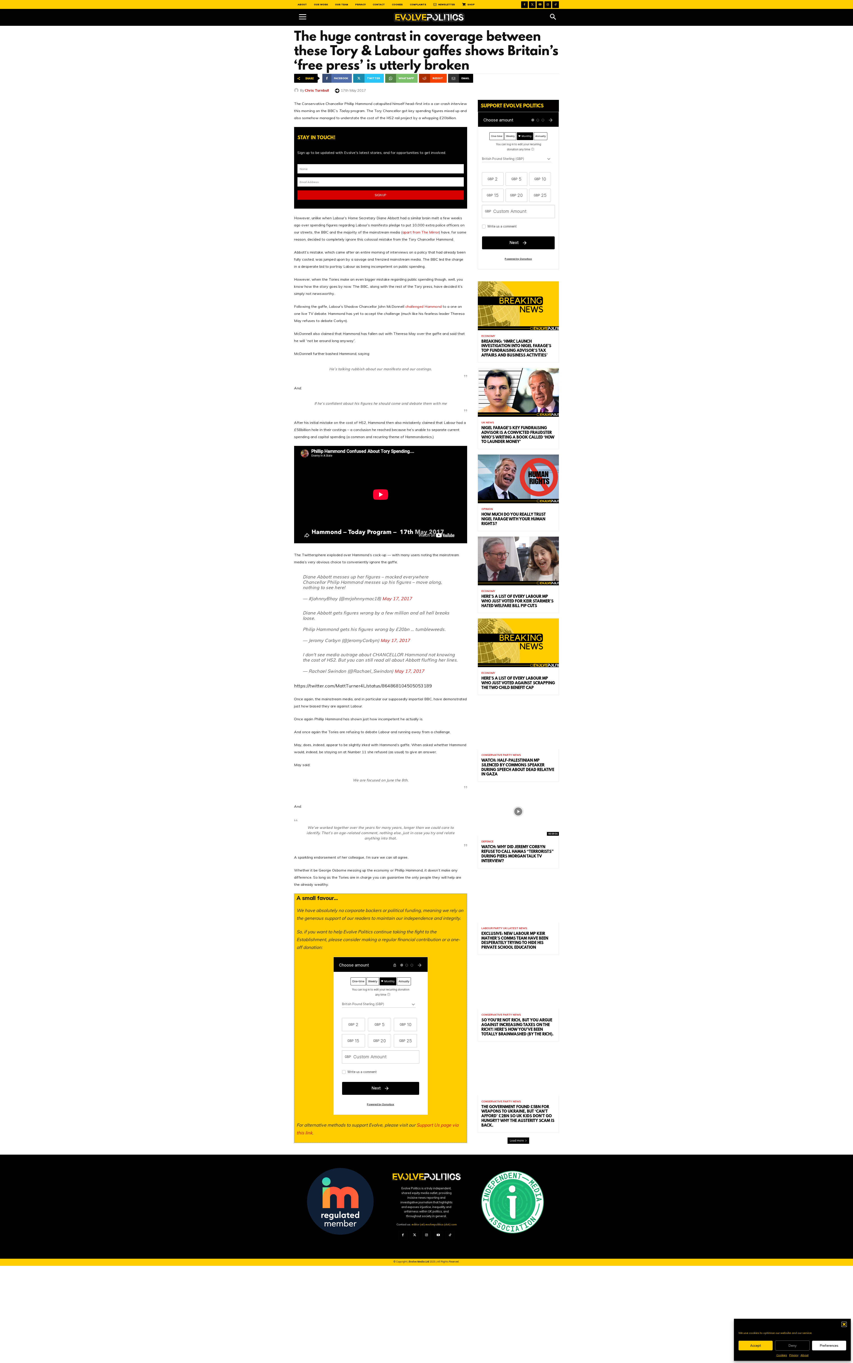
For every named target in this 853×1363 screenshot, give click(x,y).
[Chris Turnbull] (297, 90)
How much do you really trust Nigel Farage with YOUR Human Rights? (513, 519)
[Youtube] (540, 4)
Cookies (781, 1355)
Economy (488, 336)
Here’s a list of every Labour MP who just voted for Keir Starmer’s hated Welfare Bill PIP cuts (517, 601)
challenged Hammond (423, 306)
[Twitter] (532, 4)
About (805, 1355)
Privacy (793, 1355)
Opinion (487, 509)
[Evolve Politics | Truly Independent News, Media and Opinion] (429, 17)
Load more (517, 1140)
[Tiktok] (555, 4)
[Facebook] (524, 4)
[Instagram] (547, 4)
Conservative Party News (501, 755)
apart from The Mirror (421, 232)
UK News (487, 422)
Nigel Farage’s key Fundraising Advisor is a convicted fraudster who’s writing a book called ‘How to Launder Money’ (517, 435)
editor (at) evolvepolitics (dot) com (434, 1224)
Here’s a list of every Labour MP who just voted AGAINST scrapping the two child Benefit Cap (518, 683)
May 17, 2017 (397, 598)
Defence (487, 841)
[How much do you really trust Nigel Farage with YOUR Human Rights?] (518, 479)
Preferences (829, 1345)
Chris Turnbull (317, 90)
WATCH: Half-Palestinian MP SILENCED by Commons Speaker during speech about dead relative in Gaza (517, 768)
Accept (755, 1345)
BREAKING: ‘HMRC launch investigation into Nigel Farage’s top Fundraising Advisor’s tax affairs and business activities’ (516, 349)
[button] (844, 1324)
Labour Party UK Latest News (504, 928)
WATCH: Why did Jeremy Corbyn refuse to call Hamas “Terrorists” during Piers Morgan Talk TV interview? (517, 854)
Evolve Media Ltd (419, 1261)
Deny (792, 1345)
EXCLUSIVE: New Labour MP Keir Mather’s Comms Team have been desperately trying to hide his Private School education (514, 941)
